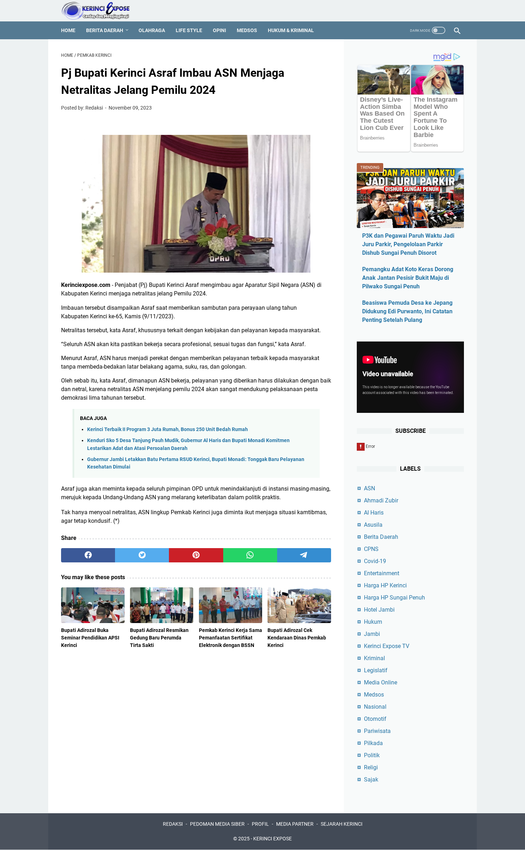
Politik (372, 755)
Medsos (247, 30)
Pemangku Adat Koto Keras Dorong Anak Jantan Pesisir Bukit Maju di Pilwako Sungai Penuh (407, 278)
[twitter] (142, 555)
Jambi (372, 634)
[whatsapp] (250, 555)
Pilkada (373, 743)
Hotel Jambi (379, 609)
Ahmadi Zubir (381, 500)
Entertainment (381, 573)
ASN (369, 488)
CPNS (371, 549)
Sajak (371, 779)
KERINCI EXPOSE (272, 838)
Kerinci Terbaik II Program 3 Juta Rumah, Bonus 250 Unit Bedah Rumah (167, 429)
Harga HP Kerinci (385, 585)
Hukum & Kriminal (291, 30)
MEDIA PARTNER (295, 824)
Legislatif (376, 670)
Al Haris (374, 512)
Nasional (375, 706)
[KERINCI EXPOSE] (100, 10)
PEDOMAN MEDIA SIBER (217, 824)
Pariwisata (377, 731)
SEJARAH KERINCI (341, 824)
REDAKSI (173, 824)
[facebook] (88, 555)
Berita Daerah (104, 30)
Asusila (373, 524)
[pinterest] (196, 555)
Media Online (380, 682)
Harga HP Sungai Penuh (394, 597)
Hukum (373, 621)
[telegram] (304, 555)
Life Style (189, 30)
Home (68, 30)
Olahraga (152, 30)
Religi (371, 767)
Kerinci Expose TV (386, 646)
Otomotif (375, 718)
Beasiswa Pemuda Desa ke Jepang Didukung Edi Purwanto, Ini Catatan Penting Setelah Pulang (407, 311)
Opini (219, 30)
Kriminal (374, 658)
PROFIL (260, 824)
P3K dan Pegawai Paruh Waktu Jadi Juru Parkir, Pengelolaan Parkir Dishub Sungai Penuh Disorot (408, 244)
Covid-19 (375, 561)
